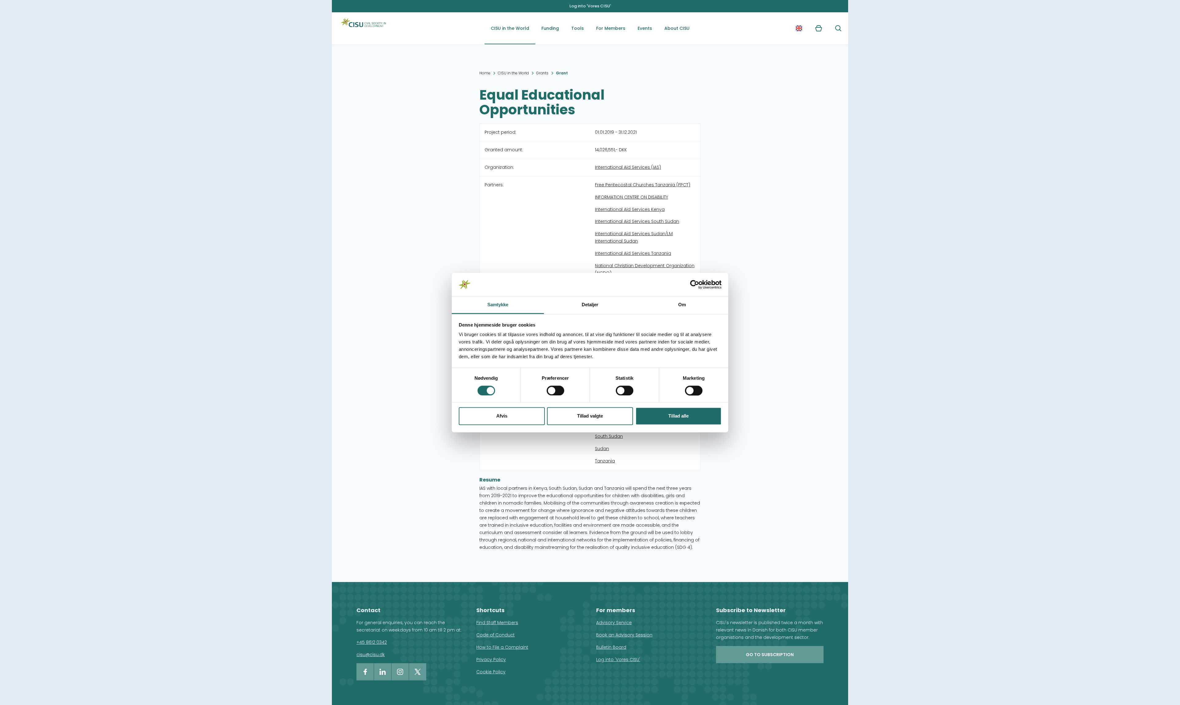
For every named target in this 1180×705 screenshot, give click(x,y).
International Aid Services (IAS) (628, 167)
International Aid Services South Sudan (637, 221)
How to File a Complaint (502, 647)
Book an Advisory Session (624, 635)
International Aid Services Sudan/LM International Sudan (634, 237)
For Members (610, 28)
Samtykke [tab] (498, 304)
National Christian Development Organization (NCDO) (644, 269)
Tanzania (605, 461)
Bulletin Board (611, 647)
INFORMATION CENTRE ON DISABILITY (631, 197)
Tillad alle (678, 416)
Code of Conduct (495, 635)
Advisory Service (614, 623)
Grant (562, 73)
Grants (542, 73)
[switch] (555, 390)
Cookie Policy (490, 672)
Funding (550, 28)
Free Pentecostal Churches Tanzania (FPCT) (642, 185)
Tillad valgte (590, 416)
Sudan (602, 449)
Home (484, 73)
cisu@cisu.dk (370, 655)
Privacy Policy (491, 659)
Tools (577, 28)
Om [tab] (682, 304)
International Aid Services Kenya (630, 209)
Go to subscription (770, 655)
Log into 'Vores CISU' (590, 6)
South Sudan (609, 436)
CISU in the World (510, 28)
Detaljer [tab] (590, 304)
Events (645, 28)
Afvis (501, 416)
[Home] (363, 28)
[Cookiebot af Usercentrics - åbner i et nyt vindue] (695, 284)
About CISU (677, 28)
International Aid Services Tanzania (633, 253)
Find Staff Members (497, 623)
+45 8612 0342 (371, 642)
